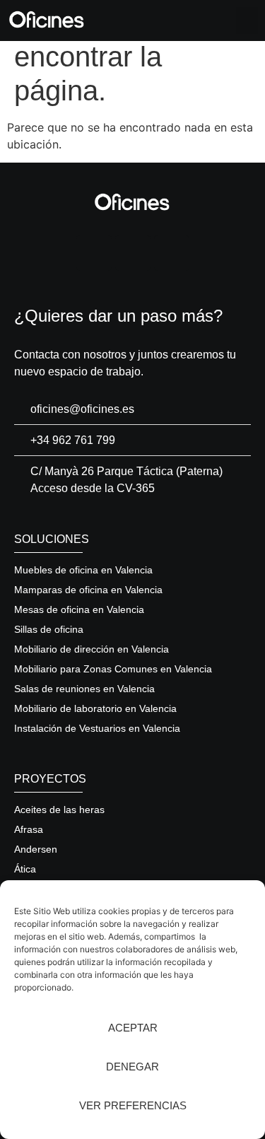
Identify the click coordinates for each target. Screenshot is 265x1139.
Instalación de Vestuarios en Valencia (97, 728)
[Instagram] (94, 253)
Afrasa (28, 829)
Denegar (132, 1067)
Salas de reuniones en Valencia (84, 688)
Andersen (35, 849)
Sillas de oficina (48, 629)
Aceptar (133, 1028)
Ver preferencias (133, 1105)
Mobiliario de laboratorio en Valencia (95, 708)
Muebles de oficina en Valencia (83, 570)
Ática (25, 869)
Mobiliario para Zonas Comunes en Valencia (113, 668)
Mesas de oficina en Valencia (79, 609)
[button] (247, 20)
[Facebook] (171, 253)
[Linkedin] (133, 253)
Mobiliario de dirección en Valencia (91, 649)
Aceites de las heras (59, 809)
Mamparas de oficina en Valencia (88, 589)
